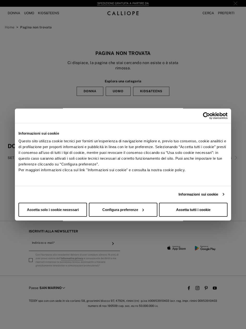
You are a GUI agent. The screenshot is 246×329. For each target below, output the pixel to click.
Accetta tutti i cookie (193, 209)
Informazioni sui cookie (198, 194)
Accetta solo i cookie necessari (53, 209)
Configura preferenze (120, 209)
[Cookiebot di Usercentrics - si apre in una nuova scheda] (206, 115)
